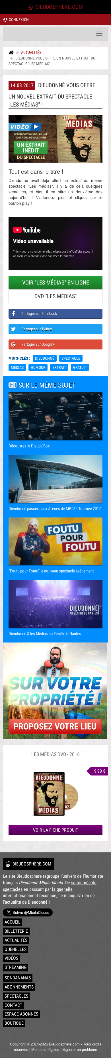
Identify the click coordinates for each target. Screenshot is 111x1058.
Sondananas (18, 978)
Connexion (18, 19)
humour (38, 367)
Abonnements (19, 987)
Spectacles (16, 996)
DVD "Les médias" (55, 296)
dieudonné (44, 358)
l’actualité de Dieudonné (25, 902)
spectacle (70, 358)
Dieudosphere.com (58, 6)
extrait (59, 367)
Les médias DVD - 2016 (55, 754)
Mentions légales (45, 1049)
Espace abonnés (21, 1014)
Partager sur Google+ (38, 344)
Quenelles (15, 949)
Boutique (14, 1023)
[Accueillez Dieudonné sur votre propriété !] (55, 690)
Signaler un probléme (79, 1049)
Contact (13, 1005)
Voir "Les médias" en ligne (55, 282)
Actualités (31, 52)
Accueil (12, 922)
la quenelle (62, 889)
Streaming (15, 967)
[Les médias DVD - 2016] (55, 793)
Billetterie (16, 931)
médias (17, 367)
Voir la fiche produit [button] (55, 830)
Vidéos (11, 958)
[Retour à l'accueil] (11, 52)
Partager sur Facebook (39, 313)
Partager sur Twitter (36, 329)
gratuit (80, 367)
